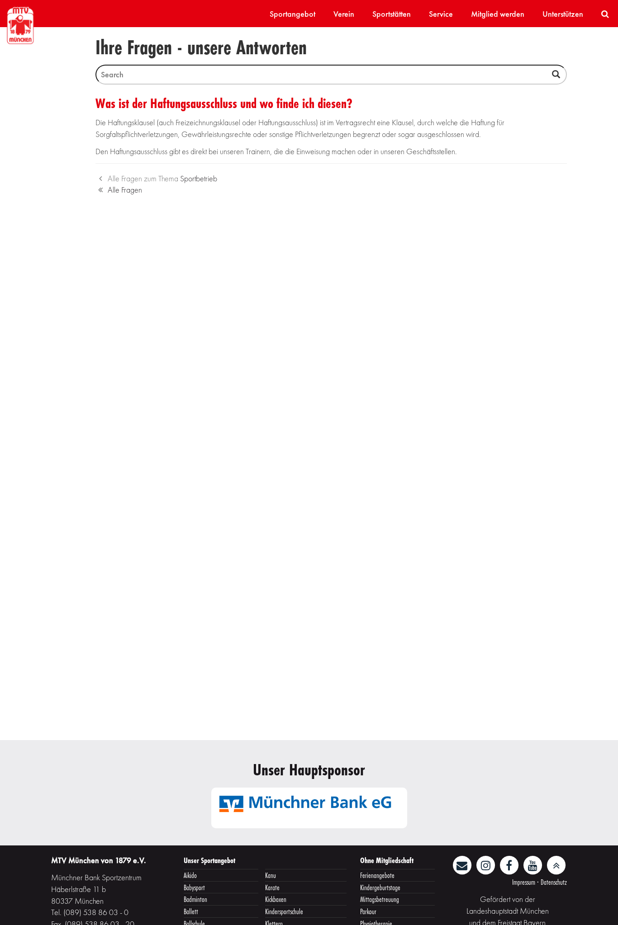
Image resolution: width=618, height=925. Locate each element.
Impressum (523, 882)
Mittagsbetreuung (379, 899)
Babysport (194, 887)
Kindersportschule (284, 911)
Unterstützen (562, 14)
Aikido (190, 875)
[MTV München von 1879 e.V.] (20, 24)
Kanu (270, 875)
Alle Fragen (125, 189)
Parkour (368, 911)
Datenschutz (554, 882)
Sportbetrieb (198, 178)
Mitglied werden (497, 14)
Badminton (195, 899)
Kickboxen (275, 899)
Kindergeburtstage (380, 887)
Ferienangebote (377, 875)
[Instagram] (486, 864)
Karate (272, 887)
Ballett (191, 911)
